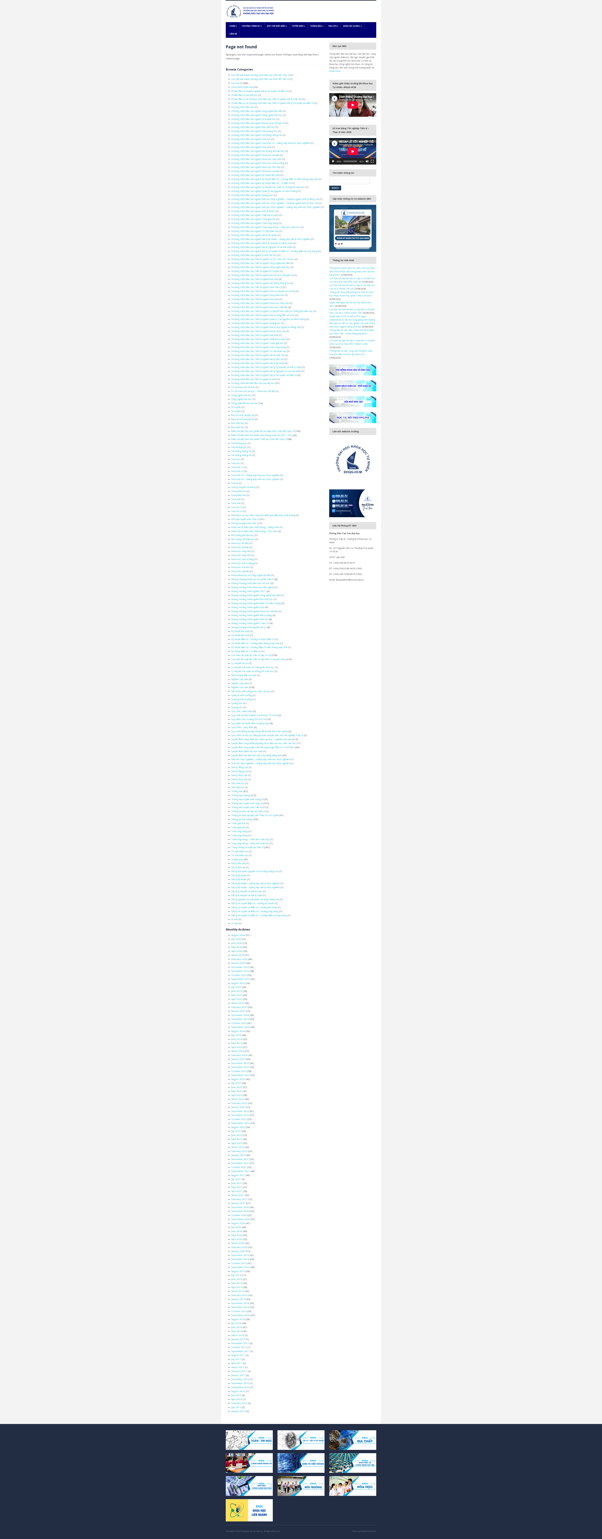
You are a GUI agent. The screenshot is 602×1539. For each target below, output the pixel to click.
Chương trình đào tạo (242, 107)
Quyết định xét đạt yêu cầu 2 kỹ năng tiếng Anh (256, 755)
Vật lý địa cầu (238, 863)
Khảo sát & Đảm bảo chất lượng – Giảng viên (255, 527)
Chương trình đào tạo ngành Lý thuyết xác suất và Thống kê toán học (268, 187)
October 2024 (239, 1023)
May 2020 (236, 1235)
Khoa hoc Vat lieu (240, 567)
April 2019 (236, 1287)
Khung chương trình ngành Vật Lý (249, 627)
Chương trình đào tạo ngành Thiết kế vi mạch (255, 215)
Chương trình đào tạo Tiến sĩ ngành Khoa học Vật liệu (259, 307)
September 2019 (240, 1267)
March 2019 (237, 1291)
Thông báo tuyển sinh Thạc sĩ (247, 803)
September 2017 (240, 1351)
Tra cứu (333, 26)
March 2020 (237, 1243)
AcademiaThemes (368, 1531)
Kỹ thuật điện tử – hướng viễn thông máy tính (255, 643)
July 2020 (236, 1227)
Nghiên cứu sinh (239, 679)
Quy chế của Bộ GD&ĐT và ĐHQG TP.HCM (254, 715)
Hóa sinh (236, 499)
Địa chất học (237, 423)
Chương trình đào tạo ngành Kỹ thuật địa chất (255, 175)
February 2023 (239, 1103)
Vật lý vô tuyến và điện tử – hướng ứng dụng (255, 911)
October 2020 (239, 1215)
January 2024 (238, 1059)
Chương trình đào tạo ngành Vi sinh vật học (254, 255)
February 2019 (239, 1295)
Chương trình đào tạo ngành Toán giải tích (253, 219)
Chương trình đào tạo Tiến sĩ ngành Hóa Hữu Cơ (257, 287)
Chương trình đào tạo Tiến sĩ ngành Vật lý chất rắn (258, 355)
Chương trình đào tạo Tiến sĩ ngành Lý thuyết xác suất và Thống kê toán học (272, 311)
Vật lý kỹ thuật (238, 875)
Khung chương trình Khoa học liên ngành (252, 587)
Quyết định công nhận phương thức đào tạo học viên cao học (263, 743)
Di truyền (236, 407)
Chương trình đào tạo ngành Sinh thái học (253, 211)
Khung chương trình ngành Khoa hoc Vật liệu (254, 611)
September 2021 (240, 1171)
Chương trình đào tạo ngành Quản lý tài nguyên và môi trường (264, 191)
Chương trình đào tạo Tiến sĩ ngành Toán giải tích (257, 343)
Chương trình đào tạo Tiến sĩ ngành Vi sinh (253, 379)
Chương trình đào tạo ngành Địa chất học (253, 127)
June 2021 (236, 1183)
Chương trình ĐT (252, 26)
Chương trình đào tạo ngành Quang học (252, 195)
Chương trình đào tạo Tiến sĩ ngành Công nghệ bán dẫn (260, 263)
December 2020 (240, 1207)
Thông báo (316, 26)
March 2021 (237, 1195)
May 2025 (236, 995)
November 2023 (240, 1067)
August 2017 (238, 1355)
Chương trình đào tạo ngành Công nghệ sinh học (256, 115)
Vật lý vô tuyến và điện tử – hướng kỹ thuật (254, 907)
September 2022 (240, 1123)
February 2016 (239, 1403)
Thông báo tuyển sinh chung (246, 799)
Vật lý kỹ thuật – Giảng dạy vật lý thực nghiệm (255, 883)
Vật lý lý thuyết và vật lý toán (246, 895)
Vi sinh (234, 919)
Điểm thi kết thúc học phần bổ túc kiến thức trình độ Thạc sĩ (262, 431)
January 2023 (238, 1107)
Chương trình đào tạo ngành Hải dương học (254, 131)
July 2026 (236, 939)
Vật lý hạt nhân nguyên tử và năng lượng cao (255, 871)
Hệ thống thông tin (241, 451)
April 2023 (236, 1095)
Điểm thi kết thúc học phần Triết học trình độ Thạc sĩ (259, 439)
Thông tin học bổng (241, 819)
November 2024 (240, 1019)
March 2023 (237, 1099)
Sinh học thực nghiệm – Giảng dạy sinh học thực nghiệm (260, 759)
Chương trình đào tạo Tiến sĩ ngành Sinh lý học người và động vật (265, 327)
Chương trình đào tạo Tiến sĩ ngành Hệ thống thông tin (260, 283)
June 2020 (236, 1231)
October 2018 (239, 1311)
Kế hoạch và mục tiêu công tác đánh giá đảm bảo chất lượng (263, 515)
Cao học (235, 83)
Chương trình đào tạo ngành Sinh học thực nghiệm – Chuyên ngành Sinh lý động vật (275, 199)
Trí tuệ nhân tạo (239, 851)
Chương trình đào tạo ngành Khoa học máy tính (256, 159)
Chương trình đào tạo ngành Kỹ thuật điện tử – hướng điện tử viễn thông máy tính (274, 179)
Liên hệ (233, 33)
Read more (335, 71)
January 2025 (238, 1011)
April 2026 (236, 951)
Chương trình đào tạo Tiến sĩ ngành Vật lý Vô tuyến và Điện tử (264, 375)
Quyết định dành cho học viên (247, 751)
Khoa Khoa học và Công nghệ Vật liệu (251, 575)
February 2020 (239, 1247)
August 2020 (238, 1223)
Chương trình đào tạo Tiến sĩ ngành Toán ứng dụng (258, 347)
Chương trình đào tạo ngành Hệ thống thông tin (256, 135)
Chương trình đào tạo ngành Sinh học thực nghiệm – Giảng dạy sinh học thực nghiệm (275, 207)
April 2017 (236, 1363)
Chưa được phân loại (242, 86)
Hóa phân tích (238, 491)
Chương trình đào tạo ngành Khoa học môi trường (257, 163)
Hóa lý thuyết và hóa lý (243, 487)
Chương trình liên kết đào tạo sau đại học (253, 383)
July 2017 (236, 1359)
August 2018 (238, 1319)
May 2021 (236, 1187)
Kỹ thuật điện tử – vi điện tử (246, 651)
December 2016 (240, 1379)
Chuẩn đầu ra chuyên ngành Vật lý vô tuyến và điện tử (259, 91)
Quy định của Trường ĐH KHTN (248, 719)
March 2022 (237, 1147)
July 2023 (236, 1083)
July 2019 (236, 1275)
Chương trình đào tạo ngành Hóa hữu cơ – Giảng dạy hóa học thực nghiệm (270, 143)
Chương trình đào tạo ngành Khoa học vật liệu (255, 171)
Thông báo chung (240, 795)
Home (233, 26)
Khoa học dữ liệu (240, 543)
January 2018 (238, 1339)
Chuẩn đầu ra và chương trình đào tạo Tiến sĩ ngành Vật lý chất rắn (266, 99)
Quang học (237, 703)
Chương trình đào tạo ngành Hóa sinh (251, 147)
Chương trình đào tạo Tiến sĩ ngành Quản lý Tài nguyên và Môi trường (268, 319)
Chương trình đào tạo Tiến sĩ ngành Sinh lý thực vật (258, 331)
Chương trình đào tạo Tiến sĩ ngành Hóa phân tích (257, 295)
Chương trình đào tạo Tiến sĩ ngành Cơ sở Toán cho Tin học (262, 259)
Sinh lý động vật (239, 767)
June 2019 (236, 1279)
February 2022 (239, 1151)
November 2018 (240, 1307)
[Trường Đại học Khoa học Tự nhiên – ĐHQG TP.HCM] (250, 11)
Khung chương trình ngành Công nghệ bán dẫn (255, 595)
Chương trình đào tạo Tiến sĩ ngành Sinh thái (254, 335)
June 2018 (236, 1327)
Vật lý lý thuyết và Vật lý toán (246, 891)
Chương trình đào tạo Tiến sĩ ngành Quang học (256, 323)
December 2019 (240, 1255)
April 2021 (236, 1191)
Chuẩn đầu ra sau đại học (244, 95)
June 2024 (236, 1039)
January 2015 (238, 1411)
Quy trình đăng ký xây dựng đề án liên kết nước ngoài (259, 731)
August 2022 (238, 1127)
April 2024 (236, 1047)
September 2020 (240, 1219)
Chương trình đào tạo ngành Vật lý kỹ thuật (254, 235)
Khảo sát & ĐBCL (352, 26)
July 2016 (236, 1395)
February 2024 (239, 1055)
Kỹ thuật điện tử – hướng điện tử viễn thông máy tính (259, 647)
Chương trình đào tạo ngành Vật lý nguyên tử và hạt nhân (261, 247)
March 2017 (237, 1367)
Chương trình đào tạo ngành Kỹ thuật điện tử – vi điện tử (261, 183)
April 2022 (236, 1143)
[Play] (333, 161)
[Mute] (367, 161)
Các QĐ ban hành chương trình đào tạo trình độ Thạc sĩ (260, 75)
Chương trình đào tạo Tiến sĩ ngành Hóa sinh (255, 299)
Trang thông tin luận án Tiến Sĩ (247, 847)
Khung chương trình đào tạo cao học (250, 583)
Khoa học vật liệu (240, 571)
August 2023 (238, 1079)
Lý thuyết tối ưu (239, 663)
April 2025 (236, 999)
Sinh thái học (237, 783)
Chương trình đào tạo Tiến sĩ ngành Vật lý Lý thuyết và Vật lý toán (266, 367)
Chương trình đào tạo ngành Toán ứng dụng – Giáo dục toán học (265, 227)
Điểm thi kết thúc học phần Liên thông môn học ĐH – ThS (261, 435)
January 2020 (238, 1251)
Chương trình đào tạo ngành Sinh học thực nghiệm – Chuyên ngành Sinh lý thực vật (274, 203)
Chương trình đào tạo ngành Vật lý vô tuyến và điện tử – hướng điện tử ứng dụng (274, 251)
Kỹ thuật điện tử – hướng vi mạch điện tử (253, 639)
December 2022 (240, 1111)
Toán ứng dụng (239, 831)
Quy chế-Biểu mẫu (277, 26)
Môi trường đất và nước (244, 675)
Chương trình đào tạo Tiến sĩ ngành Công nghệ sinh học (260, 267)
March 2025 (237, 1003)
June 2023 (236, 1087)
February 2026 (239, 959)
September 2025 (240, 979)
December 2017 (240, 1343)
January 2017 (238, 1375)
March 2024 (237, 1051)
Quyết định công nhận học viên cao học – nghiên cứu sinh (261, 739)
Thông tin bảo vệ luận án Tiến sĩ (248, 811)
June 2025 (236, 991)
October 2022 (239, 1119)
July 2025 (236, 987)
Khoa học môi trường (242, 559)
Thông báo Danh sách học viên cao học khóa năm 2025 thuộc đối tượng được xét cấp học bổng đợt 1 (352, 271)
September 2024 (240, 1027)
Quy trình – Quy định (242, 727)
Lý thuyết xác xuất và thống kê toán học (252, 671)
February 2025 (239, 1007)
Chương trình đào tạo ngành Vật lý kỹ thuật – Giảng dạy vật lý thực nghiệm (270, 239)
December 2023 (240, 1063)
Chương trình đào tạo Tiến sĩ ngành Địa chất (254, 279)
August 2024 (238, 1031)
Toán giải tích (238, 823)
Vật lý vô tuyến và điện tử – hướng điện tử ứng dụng (259, 915)
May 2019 (236, 1283)
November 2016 (240, 1383)
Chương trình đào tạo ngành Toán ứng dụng (254, 223)
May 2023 (236, 1091)
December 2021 (240, 1159)
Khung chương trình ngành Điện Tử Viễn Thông (256, 603)
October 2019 (239, 1263)
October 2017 (239, 1347)
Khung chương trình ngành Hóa (247, 607)
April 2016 (236, 1399)
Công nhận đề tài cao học (244, 403)
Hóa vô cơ (236, 507)
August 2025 (238, 983)
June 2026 (236, 943)
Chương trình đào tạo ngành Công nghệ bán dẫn (256, 111)
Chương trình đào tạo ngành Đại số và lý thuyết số (258, 123)
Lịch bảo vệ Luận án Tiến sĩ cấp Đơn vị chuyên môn (258, 659)
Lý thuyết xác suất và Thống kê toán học (253, 667)
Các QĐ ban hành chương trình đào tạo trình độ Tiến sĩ (260, 78)
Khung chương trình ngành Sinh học (249, 619)
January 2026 (238, 963)
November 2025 (240, 971)
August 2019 (238, 1271)
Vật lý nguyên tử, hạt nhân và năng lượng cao (255, 899)
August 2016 (238, 1391)
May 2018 (236, 1331)
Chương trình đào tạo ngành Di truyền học (253, 119)
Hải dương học (239, 443)
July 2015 (236, 1407)
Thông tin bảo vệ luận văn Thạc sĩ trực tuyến (255, 815)
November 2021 (240, 1163)
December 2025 (240, 967)
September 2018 (240, 1315)
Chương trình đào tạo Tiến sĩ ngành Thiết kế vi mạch (258, 339)
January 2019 (238, 1299)
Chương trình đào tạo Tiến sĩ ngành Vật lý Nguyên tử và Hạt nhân (266, 371)
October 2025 (239, 975)
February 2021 (239, 1199)
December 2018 (240, 1303)
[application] (352, 151)
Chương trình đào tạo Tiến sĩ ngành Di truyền (255, 271)
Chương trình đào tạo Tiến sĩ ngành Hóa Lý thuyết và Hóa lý (263, 291)
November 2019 (240, 1259)
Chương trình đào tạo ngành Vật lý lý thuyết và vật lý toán (262, 243)
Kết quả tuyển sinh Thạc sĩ (245, 519)
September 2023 (240, 1075)
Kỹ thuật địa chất (240, 631)
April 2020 (236, 1239)
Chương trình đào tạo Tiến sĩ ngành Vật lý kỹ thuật (258, 363)
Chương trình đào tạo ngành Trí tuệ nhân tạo (255, 231)
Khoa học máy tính (241, 551)
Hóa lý (234, 483)
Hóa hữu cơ (237, 467)
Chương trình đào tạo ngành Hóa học (251, 139)
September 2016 (240, 1387)
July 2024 (236, 1035)
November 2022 (240, 1115)
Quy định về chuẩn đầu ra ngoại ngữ (250, 723)
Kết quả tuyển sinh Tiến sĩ (245, 523)
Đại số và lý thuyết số (242, 415)
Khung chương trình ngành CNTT (248, 591)
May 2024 (236, 1043)
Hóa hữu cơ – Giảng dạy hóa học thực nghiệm (255, 475)
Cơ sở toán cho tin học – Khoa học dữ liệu (253, 391)
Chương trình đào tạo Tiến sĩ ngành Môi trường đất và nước (263, 315)
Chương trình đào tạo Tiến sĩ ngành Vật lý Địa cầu (257, 359)
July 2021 (236, 1179)
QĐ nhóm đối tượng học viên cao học (251, 691)
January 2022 (238, 1155)
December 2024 (240, 1015)
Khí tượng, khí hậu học (243, 539)
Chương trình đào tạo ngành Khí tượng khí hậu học (257, 151)
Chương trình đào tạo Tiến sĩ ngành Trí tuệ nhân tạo (258, 351)
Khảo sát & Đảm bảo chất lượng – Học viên (254, 531)
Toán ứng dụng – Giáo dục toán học (250, 839)
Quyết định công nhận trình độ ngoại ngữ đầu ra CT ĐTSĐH (262, 747)
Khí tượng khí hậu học (242, 535)
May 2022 (236, 1139)
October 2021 (239, 1167)
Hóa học (235, 459)
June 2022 (236, 1135)
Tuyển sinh (298, 26)
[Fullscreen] (372, 161)
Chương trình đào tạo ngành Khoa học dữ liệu (255, 155)
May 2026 (236, 947)
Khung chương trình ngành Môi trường (251, 615)
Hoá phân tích (238, 495)
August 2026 (238, 935)
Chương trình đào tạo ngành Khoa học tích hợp (256, 167)
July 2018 (236, 1323)
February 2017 (239, 1371)
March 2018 (237, 1335)
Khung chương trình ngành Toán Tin (250, 623)
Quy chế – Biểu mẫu (241, 711)
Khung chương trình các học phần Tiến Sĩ (252, 579)
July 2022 (236, 1131)
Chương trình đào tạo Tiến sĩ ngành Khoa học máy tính (260, 303)
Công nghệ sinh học (241, 395)
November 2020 (240, 1211)
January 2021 (238, 1203)
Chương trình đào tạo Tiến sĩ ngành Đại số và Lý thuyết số (262, 275)
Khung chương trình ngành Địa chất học (252, 599)
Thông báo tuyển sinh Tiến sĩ (246, 807)
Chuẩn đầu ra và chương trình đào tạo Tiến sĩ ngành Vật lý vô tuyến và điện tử (272, 103)
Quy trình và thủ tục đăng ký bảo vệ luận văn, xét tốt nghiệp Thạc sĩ (267, 735)
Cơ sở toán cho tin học (243, 387)
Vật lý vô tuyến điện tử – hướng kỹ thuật (252, 903)
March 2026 (237, 955)
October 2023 (239, 1071)
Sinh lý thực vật (239, 775)
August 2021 (238, 1175)
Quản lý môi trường (241, 695)
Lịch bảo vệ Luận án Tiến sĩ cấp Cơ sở (251, 655)
